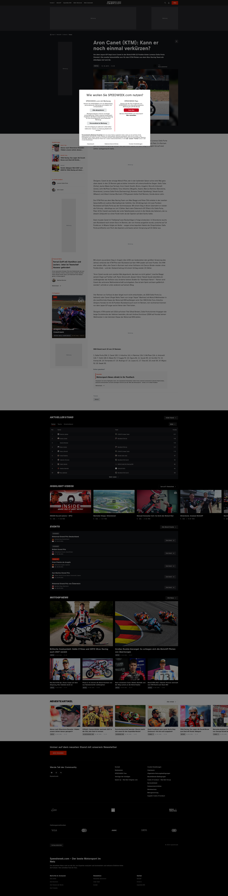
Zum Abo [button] (131, 110)
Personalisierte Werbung (98, 123)
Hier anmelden (131, 115)
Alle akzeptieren (98, 110)
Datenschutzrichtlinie (111, 144)
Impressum (90, 144)
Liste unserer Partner (132, 138)
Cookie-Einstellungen (135, 144)
